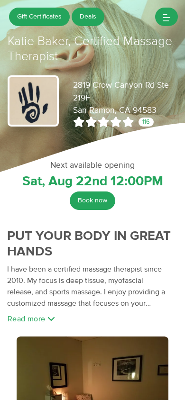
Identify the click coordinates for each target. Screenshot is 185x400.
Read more (27, 319)
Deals (88, 16)
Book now (92, 200)
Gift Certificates (39, 16)
